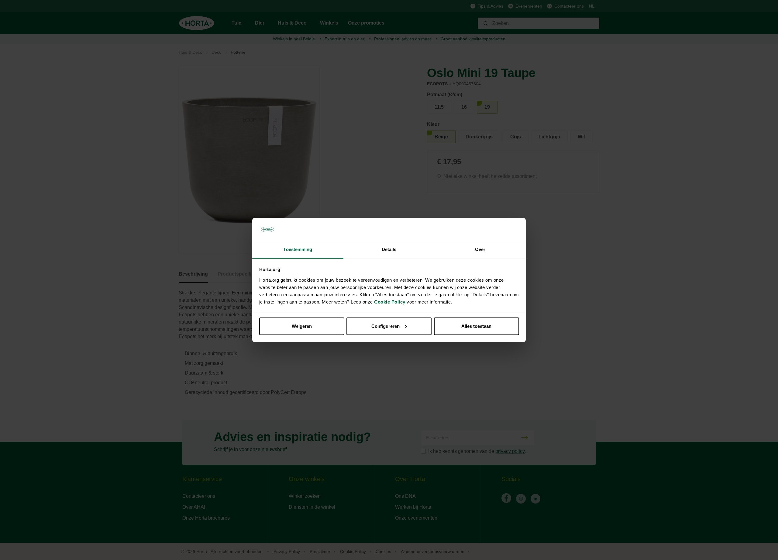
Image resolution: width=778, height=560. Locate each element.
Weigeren (302, 326)
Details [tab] (389, 249)
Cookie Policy (389, 301)
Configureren (385, 326)
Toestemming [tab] (297, 249)
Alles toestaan (476, 326)
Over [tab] (480, 249)
